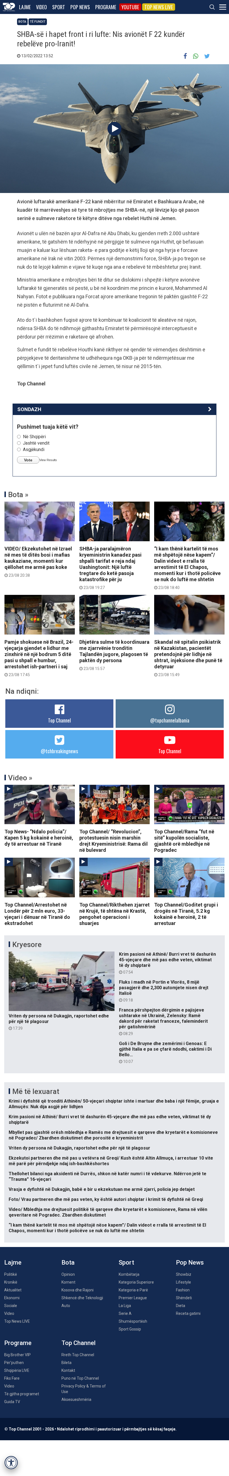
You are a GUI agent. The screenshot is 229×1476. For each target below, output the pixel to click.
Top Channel (59, 720)
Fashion (183, 1290)
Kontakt (68, 1370)
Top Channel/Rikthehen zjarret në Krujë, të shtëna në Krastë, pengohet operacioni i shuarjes (114, 914)
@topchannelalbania (169, 720)
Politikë (10, 1274)
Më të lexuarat (35, 1091)
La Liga (125, 1305)
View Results (48, 460)
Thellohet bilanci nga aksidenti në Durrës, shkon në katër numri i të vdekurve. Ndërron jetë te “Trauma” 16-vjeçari (107, 1176)
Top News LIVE (158, 7)
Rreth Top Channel (77, 1355)
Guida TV (12, 1401)
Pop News (80, 7)
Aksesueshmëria (76, 1399)
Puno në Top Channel (80, 1378)
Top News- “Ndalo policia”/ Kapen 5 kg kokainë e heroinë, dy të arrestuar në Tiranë (38, 838)
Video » (20, 778)
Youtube (130, 7)
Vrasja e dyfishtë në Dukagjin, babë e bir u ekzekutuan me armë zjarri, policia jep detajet (102, 1189)
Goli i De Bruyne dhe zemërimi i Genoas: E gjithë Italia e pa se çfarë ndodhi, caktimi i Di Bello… (165, 1052)
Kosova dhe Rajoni (77, 1290)
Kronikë (10, 1282)
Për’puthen (14, 1362)
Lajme (25, 7)
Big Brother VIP (17, 1355)
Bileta (66, 1362)
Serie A (125, 1313)
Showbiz (183, 1274)
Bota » (18, 494)
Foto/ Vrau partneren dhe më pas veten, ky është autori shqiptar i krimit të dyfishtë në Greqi (106, 1199)
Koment (68, 1282)
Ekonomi (12, 1298)
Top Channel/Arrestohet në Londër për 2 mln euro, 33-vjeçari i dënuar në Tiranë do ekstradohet (37, 914)
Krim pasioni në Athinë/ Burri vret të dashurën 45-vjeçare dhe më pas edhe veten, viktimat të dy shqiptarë (167, 963)
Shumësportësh (133, 1321)
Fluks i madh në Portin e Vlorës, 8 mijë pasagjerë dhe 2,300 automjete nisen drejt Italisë (163, 990)
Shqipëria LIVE (16, 1370)
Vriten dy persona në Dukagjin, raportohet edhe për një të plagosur (59, 1022)
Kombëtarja (129, 1274)
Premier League (133, 1298)
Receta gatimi (188, 1313)
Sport (58, 7)
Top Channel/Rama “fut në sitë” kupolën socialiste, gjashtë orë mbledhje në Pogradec (184, 841)
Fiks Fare (12, 1378)
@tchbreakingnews (59, 751)
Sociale (10, 1305)
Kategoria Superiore (136, 1282)
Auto (65, 1305)
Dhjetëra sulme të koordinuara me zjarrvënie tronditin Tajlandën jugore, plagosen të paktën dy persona (114, 655)
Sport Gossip (130, 1329)
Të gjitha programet (21, 1394)
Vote (28, 460)
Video (41, 7)
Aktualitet (13, 1290)
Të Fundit (38, 21)
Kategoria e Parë (133, 1290)
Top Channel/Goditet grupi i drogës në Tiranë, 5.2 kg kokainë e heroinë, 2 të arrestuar (186, 914)
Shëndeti (184, 1298)
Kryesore (27, 944)
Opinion (68, 1274)
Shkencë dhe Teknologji (82, 1298)
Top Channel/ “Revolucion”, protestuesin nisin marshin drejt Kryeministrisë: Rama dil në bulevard (113, 841)
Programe (105, 7)
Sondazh (29, 409)
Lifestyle (183, 1282)
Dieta (180, 1305)
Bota (22, 21)
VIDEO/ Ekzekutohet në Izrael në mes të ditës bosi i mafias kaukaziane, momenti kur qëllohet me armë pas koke (38, 562)
